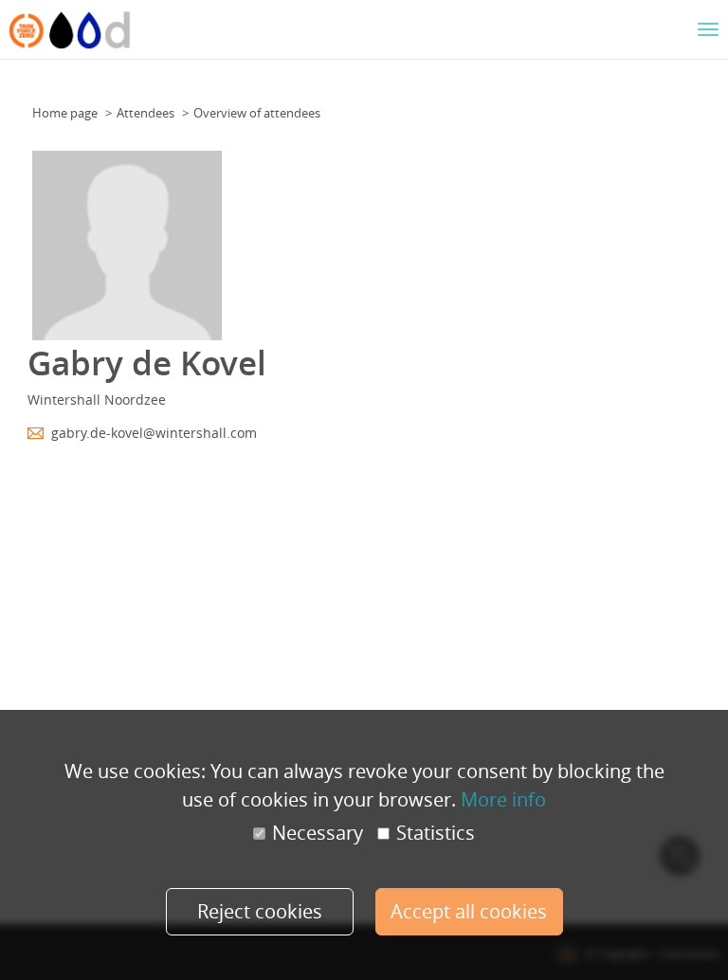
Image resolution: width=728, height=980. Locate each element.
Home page (65, 112)
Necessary (317, 833)
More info (503, 799)
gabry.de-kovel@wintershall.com (154, 433)
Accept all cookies (469, 911)
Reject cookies (259, 911)
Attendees (145, 112)
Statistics (435, 833)
